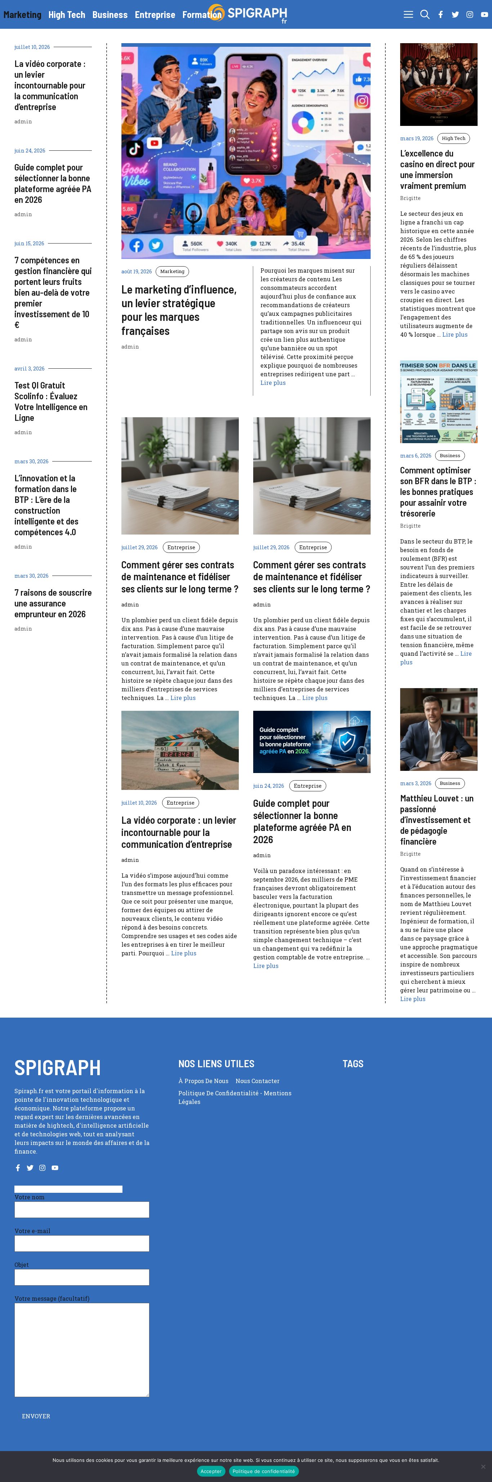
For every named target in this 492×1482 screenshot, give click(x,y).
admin (23, 121)
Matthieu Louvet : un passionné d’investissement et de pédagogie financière (437, 819)
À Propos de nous (203, 1081)
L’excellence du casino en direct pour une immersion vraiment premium (437, 169)
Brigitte (410, 198)
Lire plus (273, 382)
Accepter (211, 1471)
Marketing (22, 14)
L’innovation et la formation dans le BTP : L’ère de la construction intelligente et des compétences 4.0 (46, 504)
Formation (202, 14)
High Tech (67, 14)
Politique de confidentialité (219, 1093)
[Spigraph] (250, 14)
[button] (425, 14)
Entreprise (155, 14)
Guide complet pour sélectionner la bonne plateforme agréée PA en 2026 (52, 183)
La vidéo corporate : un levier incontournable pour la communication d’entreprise (50, 85)
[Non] (483, 1466)
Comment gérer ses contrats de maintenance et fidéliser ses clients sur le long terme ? (179, 576)
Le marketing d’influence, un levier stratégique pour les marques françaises (179, 309)
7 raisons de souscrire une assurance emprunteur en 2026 (53, 603)
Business (110, 14)
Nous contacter (257, 1081)
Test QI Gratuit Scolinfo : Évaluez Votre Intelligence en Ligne (51, 401)
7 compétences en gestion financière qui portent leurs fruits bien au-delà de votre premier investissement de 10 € (53, 292)
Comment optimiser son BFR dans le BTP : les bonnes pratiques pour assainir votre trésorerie (438, 491)
